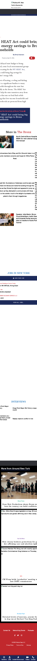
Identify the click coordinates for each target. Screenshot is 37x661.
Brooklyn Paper (21, 613)
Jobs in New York (18, 273)
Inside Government (18, 659)
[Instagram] (22, 635)
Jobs (9, 659)
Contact (33, 659)
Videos (27, 659)
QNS (21, 576)
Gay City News (21, 538)
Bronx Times (21, 501)
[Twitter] (18, 635)
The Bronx (24, 132)
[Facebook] (15, 635)
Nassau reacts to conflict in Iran (23, 419)
